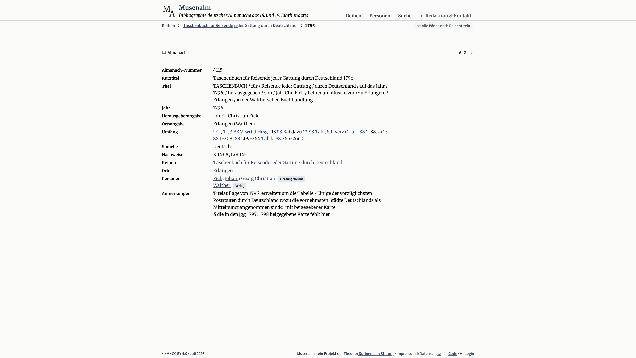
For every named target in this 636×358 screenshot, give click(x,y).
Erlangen (223, 170)
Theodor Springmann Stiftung (369, 353)
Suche (405, 16)
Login (469, 353)
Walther (222, 185)
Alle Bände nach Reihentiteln (445, 26)
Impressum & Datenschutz (419, 353)
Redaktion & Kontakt (448, 16)
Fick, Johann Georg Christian (244, 178)
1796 (218, 108)
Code (452, 353)
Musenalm (195, 8)
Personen (379, 16)
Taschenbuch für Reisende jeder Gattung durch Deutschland (240, 25)
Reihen (353, 16)
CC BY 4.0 (179, 353)
